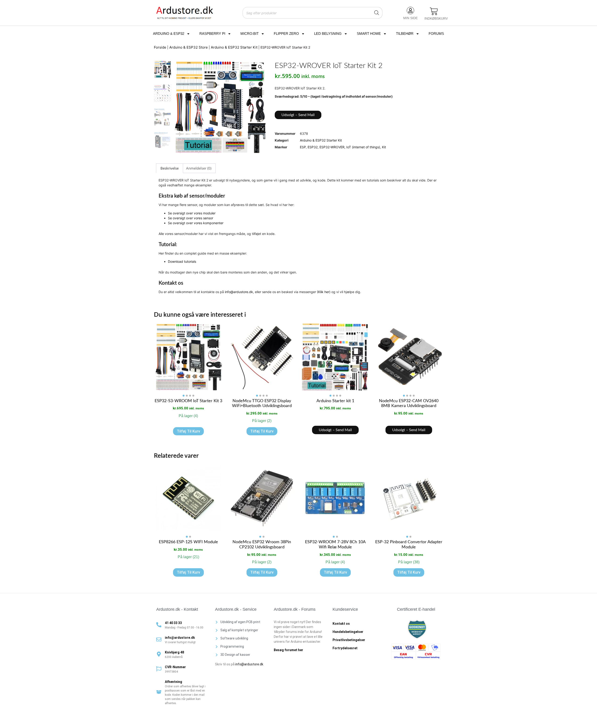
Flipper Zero (286, 33)
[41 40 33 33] (158, 624)
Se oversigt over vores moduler (191, 213)
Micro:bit (249, 33)
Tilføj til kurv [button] (188, 431)
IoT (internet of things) (363, 147)
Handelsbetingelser (348, 632)
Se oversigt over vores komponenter (195, 223)
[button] (260, 67)
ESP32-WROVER (331, 147)
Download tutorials (182, 261)
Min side (410, 18)
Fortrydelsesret (345, 648)
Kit (384, 147)
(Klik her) (323, 292)
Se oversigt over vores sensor (190, 218)
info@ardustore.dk (239, 292)
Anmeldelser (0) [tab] (198, 168)
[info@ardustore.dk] (158, 639)
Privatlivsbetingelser (349, 640)
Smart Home (369, 33)
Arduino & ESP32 (168, 33)
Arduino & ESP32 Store (188, 47)
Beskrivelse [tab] (169, 168)
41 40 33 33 (173, 623)
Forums (436, 33)
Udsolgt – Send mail (298, 115)
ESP (303, 147)
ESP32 (313, 147)
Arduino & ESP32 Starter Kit (234, 47)
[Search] (376, 13)
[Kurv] (434, 11)
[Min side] (410, 10)
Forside (160, 47)
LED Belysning (328, 33)
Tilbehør (404, 33)
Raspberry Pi (212, 33)
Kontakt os (341, 623)
